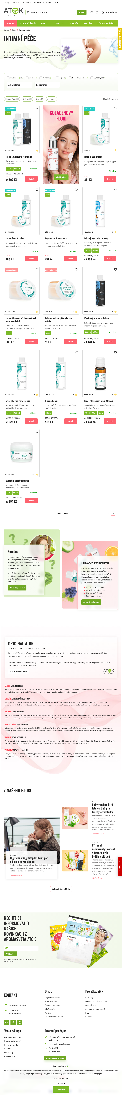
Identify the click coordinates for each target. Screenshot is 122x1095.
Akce (32, 78)
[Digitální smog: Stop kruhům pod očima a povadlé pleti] (32, 840)
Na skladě (16, 78)
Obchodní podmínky (12, 1037)
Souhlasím (61, 1089)
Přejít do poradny (17, 588)
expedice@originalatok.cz (59, 1044)
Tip (62, 78)
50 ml (9, 333)
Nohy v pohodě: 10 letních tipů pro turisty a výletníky (102, 808)
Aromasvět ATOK (52, 1001)
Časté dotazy (9, 1056)
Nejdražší (39, 99)
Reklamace (8, 1048)
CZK (56, 2)
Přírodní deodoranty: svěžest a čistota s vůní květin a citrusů (103, 850)
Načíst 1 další (62, 513)
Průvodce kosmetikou (42, 2)
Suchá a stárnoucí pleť (95, 587)
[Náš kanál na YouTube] (6, 1022)
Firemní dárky (91, 1005)
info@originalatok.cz (17, 1005)
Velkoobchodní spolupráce (96, 1001)
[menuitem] (10, 23)
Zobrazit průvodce (91, 602)
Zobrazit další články (61, 889)
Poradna (16, 2)
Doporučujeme (79, 78)
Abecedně (51, 99)
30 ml (9, 492)
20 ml (94, 413)
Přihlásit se (10, 954)
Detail (31, 179)
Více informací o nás (18, 671)
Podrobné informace (55, 1058)
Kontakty (26, 2)
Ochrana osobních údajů (95, 1009)
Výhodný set (100, 78)
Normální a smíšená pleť (96, 590)
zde (66, 1078)
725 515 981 (53, 1048)
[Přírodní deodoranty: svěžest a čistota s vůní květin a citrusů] (75, 860)
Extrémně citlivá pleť (94, 596)
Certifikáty (8, 1052)
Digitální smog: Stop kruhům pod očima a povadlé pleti (29, 860)
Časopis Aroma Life (52, 1005)
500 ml (17, 169)
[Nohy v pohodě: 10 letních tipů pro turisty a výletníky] (75, 818)
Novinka (47, 78)
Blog (7, 2)
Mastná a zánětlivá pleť (95, 593)
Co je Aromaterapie (53, 997)
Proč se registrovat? (12, 1041)
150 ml (9, 169)
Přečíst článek (16, 875)
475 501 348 (13, 1010)
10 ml (87, 413)
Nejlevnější (27, 99)
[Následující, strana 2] (113, 514)
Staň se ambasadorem (54, 1016)
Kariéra (48, 1013)
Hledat (82, 12)
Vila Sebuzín (50, 1009)
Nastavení (61, 1083)
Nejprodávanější (12, 99)
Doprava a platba (11, 1045)
